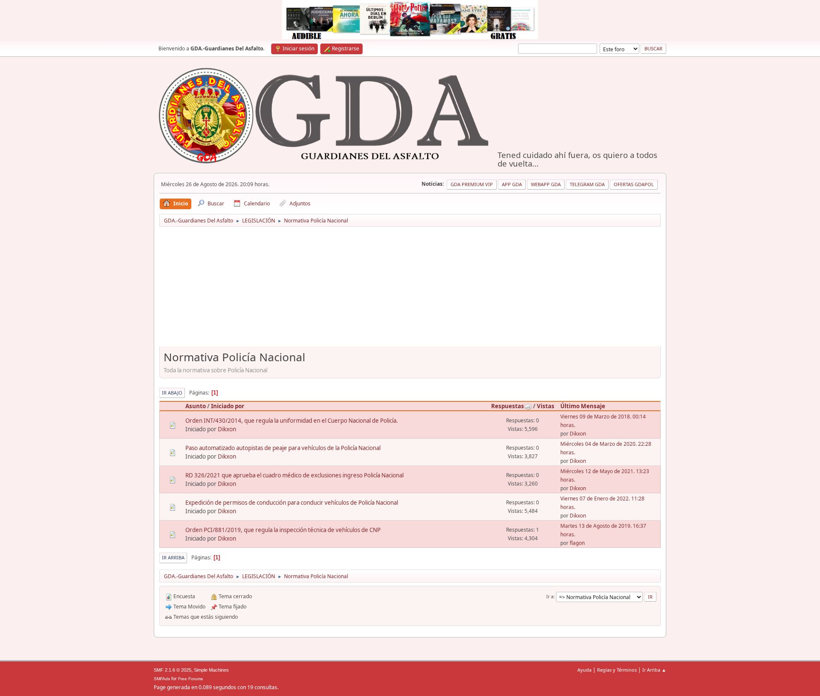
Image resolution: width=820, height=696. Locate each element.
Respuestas (507, 406)
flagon (577, 543)
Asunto (195, 406)
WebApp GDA (546, 184)
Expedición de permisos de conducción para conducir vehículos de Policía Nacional (291, 502)
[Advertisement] (410, 289)
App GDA (512, 184)
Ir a (550, 596)
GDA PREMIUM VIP (472, 184)
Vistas (545, 406)
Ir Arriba (173, 557)
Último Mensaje (582, 406)
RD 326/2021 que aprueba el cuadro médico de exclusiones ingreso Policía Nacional (294, 475)
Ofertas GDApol (634, 184)
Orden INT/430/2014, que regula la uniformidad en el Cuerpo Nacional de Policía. (291, 420)
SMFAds (162, 678)
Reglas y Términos (617, 670)
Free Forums (190, 678)
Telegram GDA (587, 184)
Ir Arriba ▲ (654, 670)
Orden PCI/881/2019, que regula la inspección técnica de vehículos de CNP (283, 530)
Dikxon (227, 429)
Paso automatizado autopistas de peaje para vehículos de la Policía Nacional (283, 448)
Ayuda (584, 670)
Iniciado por (227, 406)
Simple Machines (211, 670)
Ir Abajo (172, 392)
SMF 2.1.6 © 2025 (172, 670)
